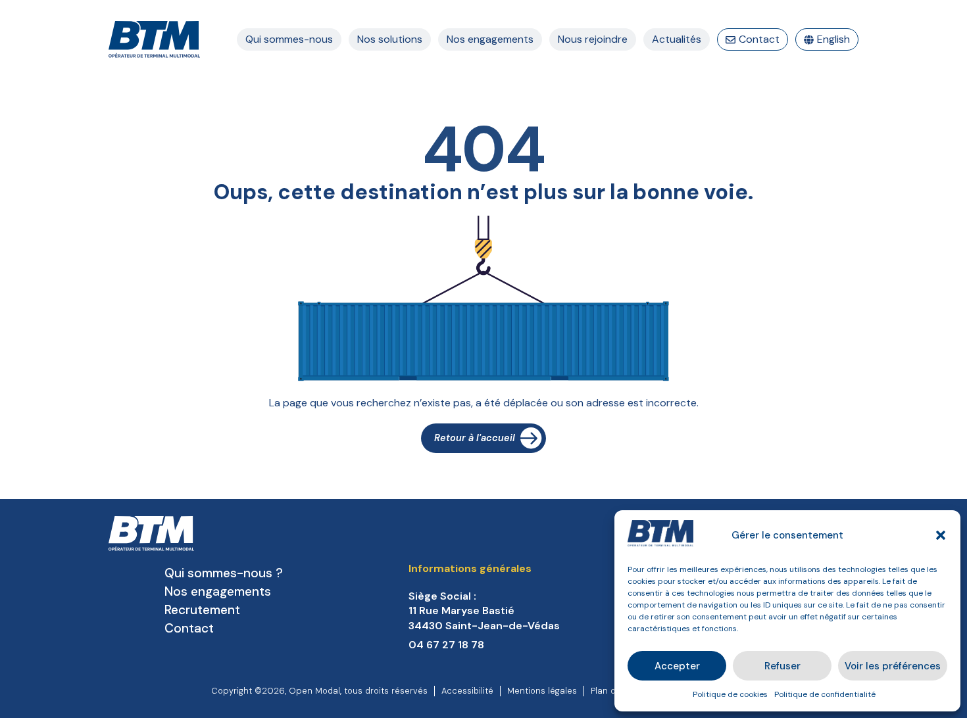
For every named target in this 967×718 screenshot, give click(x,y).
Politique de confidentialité (825, 694)
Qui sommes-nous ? (223, 573)
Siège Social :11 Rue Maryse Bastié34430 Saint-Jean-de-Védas (484, 611)
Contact (189, 628)
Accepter (677, 666)
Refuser (782, 666)
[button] (940, 535)
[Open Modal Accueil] (154, 39)
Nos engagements (217, 591)
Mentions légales (542, 690)
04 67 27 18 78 (446, 645)
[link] (521, 611)
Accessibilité (467, 690)
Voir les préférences (893, 666)
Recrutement (202, 610)
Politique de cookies (730, 694)
